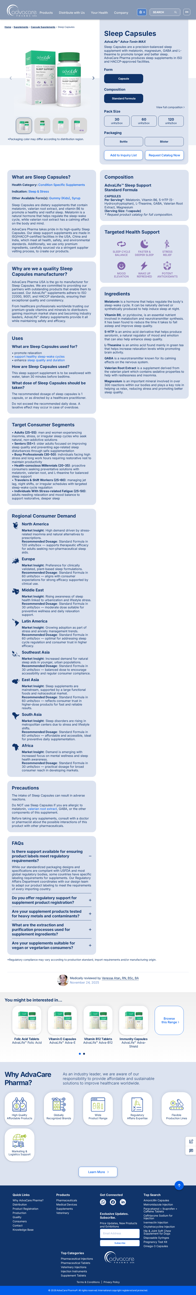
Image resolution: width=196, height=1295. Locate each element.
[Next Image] (93, 78)
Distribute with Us (72, 13)
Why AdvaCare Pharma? (28, 1200)
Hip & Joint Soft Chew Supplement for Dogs (157, 1232)
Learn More (98, 1172)
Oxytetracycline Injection (159, 1226)
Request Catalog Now (164, 155)
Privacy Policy (112, 1282)
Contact (18, 1225)
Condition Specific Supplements (61, 185)
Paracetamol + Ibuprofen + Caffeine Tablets (160, 1210)
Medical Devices (66, 1204)
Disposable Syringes (156, 1237)
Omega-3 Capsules (156, 1246)
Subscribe (119, 1243)
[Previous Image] (10, 78)
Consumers (20, 1221)
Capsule (123, 78)
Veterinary (62, 1213)
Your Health (99, 13)
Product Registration (25, 1208)
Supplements (64, 1208)
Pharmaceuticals (66, 1200)
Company (121, 13)
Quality (17, 1217)
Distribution (20, 1204)
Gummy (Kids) (59, 198)
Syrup (76, 198)
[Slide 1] (80, 1054)
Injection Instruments (74, 1271)
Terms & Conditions (88, 1282)
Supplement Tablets (73, 1275)
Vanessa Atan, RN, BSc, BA (120, 978)
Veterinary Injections (73, 1267)
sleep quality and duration (46, 360)
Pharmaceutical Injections (77, 1258)
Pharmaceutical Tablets (75, 1263)
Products (46, 13)
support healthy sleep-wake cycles (39, 356)
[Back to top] (179, 1185)
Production (19, 1213)
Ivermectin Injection (156, 1222)
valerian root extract (42, 809)
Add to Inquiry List (123, 155)
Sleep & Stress (38, 191)
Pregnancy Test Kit (155, 1242)
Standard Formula (124, 98)
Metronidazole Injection (158, 1204)
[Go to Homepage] (21, 10)
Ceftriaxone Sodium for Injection (158, 1217)
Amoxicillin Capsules (156, 1200)
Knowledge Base (23, 1229)
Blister (164, 141)
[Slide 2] (84, 1054)
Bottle (123, 141)
